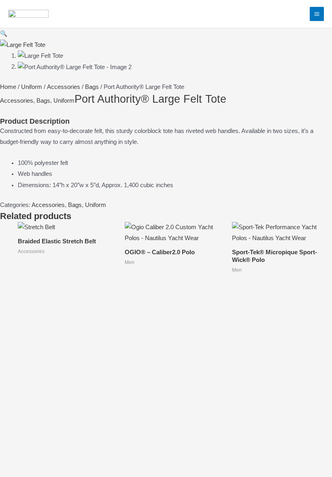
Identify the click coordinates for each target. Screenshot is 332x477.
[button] (3, 33)
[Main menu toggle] (317, 14)
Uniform (31, 87)
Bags (92, 87)
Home (8, 87)
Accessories (63, 87)
